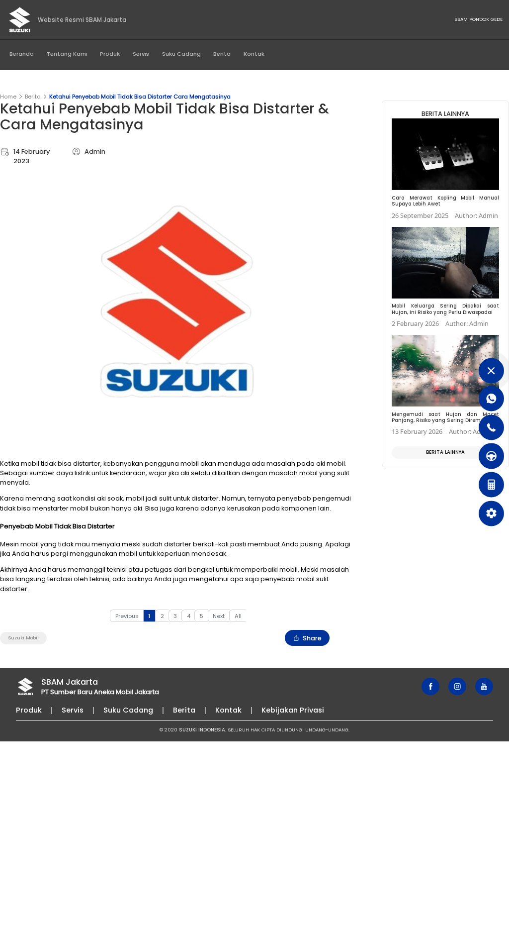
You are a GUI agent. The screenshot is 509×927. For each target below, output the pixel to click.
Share (312, 638)
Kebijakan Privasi (292, 710)
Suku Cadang (181, 54)
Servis (141, 54)
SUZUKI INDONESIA (202, 729)
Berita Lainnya (445, 452)
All (238, 616)
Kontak (254, 54)
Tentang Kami (67, 54)
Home (8, 97)
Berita (222, 54)
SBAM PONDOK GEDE (478, 19)
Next (219, 616)
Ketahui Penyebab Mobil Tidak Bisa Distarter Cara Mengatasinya (140, 97)
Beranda (21, 54)
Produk (110, 54)
